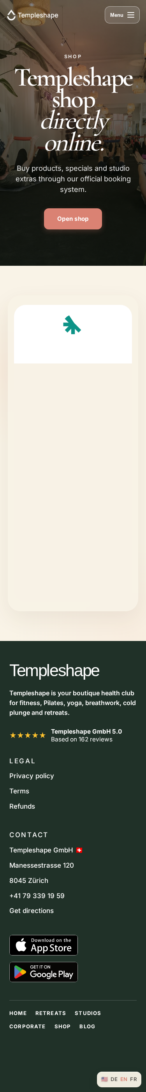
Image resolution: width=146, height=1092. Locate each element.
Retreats (50, 1013)
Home (18, 1013)
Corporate (27, 1026)
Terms (19, 791)
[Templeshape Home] (32, 15)
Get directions (31, 911)
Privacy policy (31, 776)
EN (124, 1079)
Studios (88, 1013)
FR (133, 1079)
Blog (87, 1026)
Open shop (73, 218)
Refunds (22, 806)
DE (114, 1079)
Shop (63, 1026)
